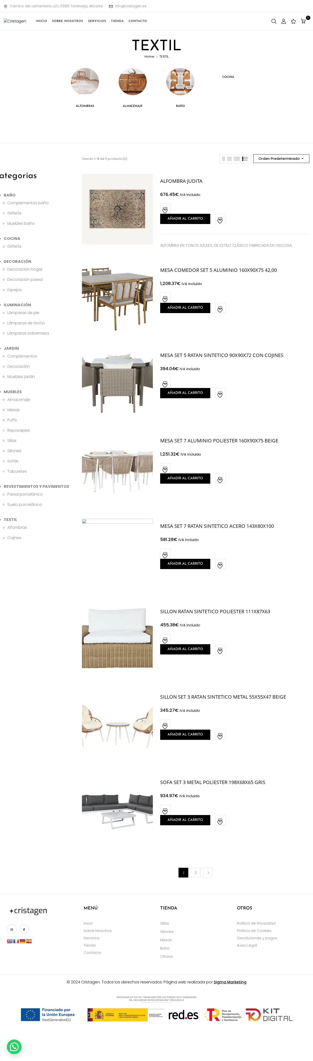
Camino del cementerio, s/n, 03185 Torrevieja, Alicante (56, 6)
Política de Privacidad (256, 923)
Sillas (164, 923)
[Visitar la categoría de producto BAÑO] (180, 82)
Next (208, 872)
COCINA (228, 77)
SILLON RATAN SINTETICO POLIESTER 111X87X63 (215, 611)
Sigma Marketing (230, 982)
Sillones (167, 931)
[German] (22, 941)
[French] (16, 941)
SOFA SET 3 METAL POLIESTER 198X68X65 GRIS (212, 782)
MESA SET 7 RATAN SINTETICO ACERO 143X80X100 (217, 526)
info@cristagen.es (130, 6)
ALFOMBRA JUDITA (181, 181)
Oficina (166, 956)
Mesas (166, 939)
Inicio (88, 923)
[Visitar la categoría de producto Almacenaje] (133, 82)
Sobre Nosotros (98, 930)
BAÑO (180, 106)
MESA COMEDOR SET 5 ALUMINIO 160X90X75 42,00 (218, 270)
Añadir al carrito (185, 219)
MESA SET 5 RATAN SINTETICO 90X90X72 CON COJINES (221, 355)
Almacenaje (133, 106)
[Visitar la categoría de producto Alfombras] (85, 82)
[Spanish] (29, 941)
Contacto (92, 952)
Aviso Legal (247, 945)
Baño (164, 948)
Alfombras (85, 106)
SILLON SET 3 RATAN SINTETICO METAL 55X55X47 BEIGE (223, 697)
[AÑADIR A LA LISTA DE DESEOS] (165, 209)
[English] (10, 941)
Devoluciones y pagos (257, 937)
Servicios (92, 937)
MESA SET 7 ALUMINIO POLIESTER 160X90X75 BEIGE (219, 440)
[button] (304, 21)
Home (149, 56)
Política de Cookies (254, 930)
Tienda (90, 945)
